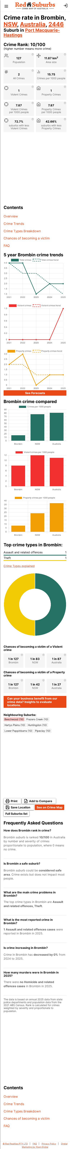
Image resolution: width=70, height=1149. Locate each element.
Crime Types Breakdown (22, 231)
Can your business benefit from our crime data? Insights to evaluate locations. (32, 702)
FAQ (7, 246)
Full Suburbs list (16, 813)
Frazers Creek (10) (37, 719)
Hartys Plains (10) (14, 725)
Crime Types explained (19, 566)
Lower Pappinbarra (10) (18, 730)
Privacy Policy (49, 1143)
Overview (11, 216)
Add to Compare (40, 801)
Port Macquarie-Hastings (32, 33)
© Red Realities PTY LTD (15, 1143)
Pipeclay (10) (42, 730)
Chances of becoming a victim (27, 238)
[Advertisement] (35, 170)
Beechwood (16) (14, 719)
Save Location (20, 807)
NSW (10, 24)
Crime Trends (14, 224)
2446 (56, 24)
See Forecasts (35, 393)
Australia (33, 24)
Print (14, 801)
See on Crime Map (49, 807)
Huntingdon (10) (37, 725)
